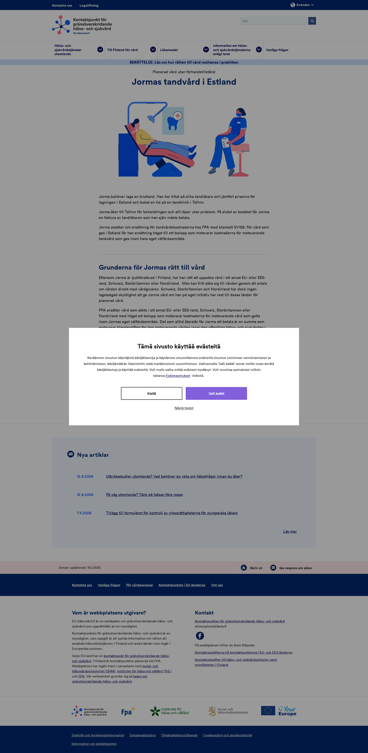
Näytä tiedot (184, 408)
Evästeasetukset (178, 375)
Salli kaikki (216, 393)
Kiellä (151, 393)
